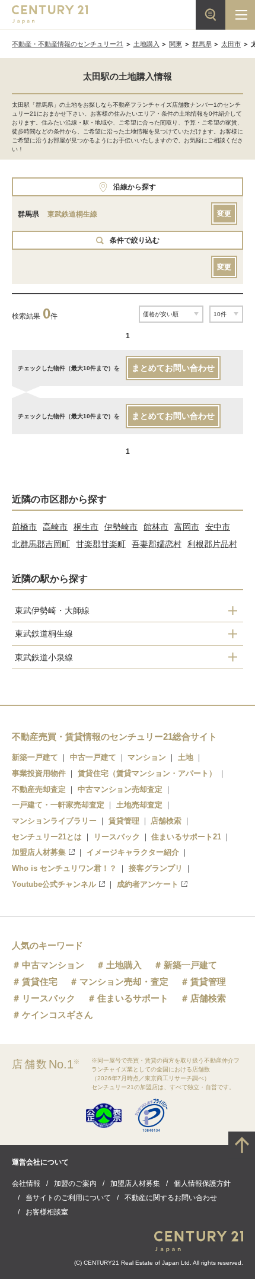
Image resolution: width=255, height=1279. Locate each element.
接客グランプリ (156, 868)
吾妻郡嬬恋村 (156, 544)
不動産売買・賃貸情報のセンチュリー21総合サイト (114, 736)
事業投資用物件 (39, 773)
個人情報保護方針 (202, 1183)
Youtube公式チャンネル (54, 884)
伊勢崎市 (121, 527)
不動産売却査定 (39, 789)
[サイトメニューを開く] (240, 15)
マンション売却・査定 (123, 981)
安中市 (217, 527)
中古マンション (53, 965)
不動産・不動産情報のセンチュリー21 (67, 43)
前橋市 (24, 527)
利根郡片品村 (212, 544)
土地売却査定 (139, 804)
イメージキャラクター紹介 (133, 852)
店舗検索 (166, 820)
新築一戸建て (35, 757)
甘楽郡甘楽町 (101, 544)
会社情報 (26, 1183)
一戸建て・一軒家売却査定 (58, 804)
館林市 (156, 527)
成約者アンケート (148, 884)
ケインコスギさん (57, 1015)
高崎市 (55, 527)
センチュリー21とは (47, 836)
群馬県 (202, 43)
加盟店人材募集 (39, 852)
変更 (224, 213)
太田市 (231, 43)
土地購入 (146, 43)
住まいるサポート (132, 998)
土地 (185, 757)
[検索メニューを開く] (210, 15)
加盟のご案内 (75, 1183)
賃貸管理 (124, 820)
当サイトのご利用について (68, 1198)
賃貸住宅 (40, 981)
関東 (175, 43)
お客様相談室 (47, 1212)
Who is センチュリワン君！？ (64, 868)
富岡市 (186, 527)
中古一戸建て (93, 757)
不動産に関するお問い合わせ (171, 1198)
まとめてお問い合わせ (173, 368)
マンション (147, 757)
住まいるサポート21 (186, 836)
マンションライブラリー (54, 820)
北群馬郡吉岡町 (41, 544)
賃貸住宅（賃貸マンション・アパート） (147, 773)
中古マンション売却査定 (120, 789)
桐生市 (86, 527)
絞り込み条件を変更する (127, 1263)
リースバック (117, 836)
